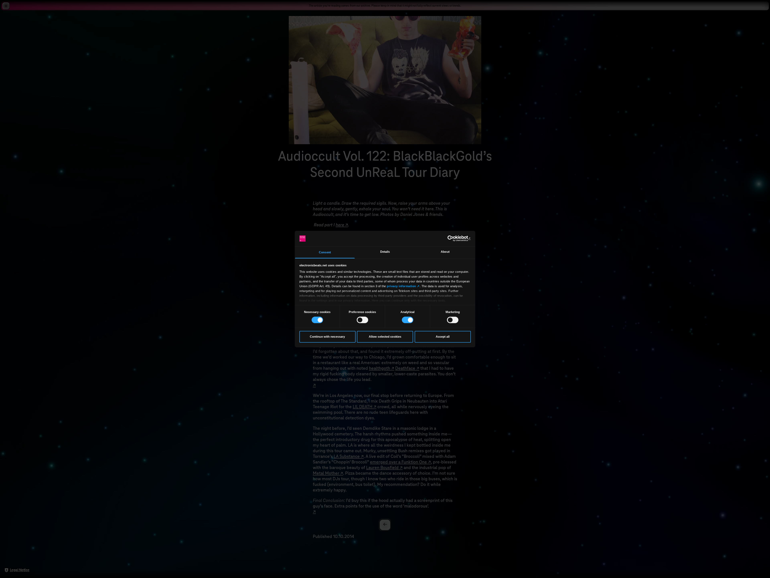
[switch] (362, 320)
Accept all (443, 336)
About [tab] (445, 251)
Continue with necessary (327, 336)
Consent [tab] (325, 252)
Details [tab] (385, 251)
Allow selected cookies (385, 336)
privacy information (401, 286)
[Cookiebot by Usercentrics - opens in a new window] (453, 239)
